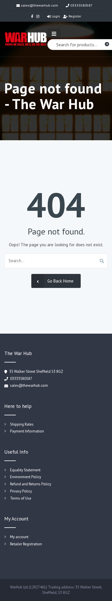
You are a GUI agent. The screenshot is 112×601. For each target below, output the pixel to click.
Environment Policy (25, 476)
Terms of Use (20, 498)
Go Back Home (60, 281)
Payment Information (27, 431)
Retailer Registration (26, 544)
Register (75, 16)
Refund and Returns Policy (30, 484)
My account (19, 536)
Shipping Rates (22, 424)
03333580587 (81, 5)
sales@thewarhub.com (39, 5)
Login (56, 16)
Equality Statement (25, 470)
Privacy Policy (21, 491)
